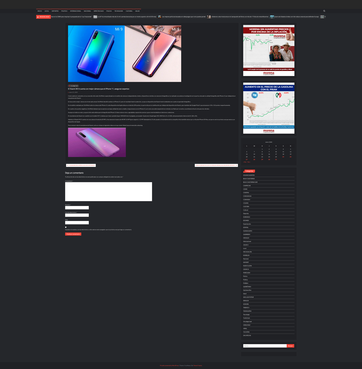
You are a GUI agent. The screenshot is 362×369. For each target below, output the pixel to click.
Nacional (87, 11)
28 (254, 159)
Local (47, 11)
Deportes (55, 11)
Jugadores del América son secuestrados (82, 165)
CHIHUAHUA (247, 196)
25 (283, 157)
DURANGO (246, 217)
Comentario (69, 181)
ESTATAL (245, 227)
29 (262, 159)
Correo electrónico (71, 212)
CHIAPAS (246, 192)
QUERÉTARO (247, 286)
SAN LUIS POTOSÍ (248, 297)
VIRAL (245, 328)
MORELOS (246, 255)
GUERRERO (246, 234)
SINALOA (246, 300)
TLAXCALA (246, 318)
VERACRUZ (246, 325)
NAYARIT (246, 262)
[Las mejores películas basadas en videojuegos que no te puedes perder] (142, 16)
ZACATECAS (247, 335)
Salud (137, 11)
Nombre (68, 205)
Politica (64, 11)
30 (269, 159)
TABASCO (246, 307)
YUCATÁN (246, 332)
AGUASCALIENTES (249, 175)
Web (66, 220)
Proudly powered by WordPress (169, 365)
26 (290, 157)
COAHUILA (246, 199)
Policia (109, 11)
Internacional (75, 11)
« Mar (245, 162)
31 (276, 159)
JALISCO (245, 245)
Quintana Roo (247, 290)
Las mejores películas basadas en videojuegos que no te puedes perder (166, 16)
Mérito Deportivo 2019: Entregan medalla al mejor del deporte (215, 165)
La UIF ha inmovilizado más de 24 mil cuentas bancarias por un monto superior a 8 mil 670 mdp (109, 16)
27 (247, 159)
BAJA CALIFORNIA (249, 178)
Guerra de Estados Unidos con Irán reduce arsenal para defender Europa (279, 16)
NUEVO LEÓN (247, 266)
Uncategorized (74, 85)
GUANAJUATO (247, 231)
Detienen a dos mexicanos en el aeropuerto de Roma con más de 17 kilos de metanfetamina (222, 16)
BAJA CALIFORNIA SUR (250, 182)
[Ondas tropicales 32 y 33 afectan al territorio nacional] (305, 16)
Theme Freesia (197, 365)
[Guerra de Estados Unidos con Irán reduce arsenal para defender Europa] (255, 16)
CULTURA (246, 206)
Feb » (248, 162)
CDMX (245, 189)
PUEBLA (245, 283)
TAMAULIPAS (247, 311)
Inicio (40, 11)
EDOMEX (246, 220)
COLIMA (245, 203)
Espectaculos (99, 11)
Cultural (129, 11)
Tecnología (119, 11)
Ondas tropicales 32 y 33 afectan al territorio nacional (323, 16)
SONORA (246, 304)
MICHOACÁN (247, 252)
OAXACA (246, 269)
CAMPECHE (247, 185)
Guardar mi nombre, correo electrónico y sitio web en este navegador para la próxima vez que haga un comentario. (98, 229)
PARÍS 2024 (246, 273)
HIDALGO (246, 238)
